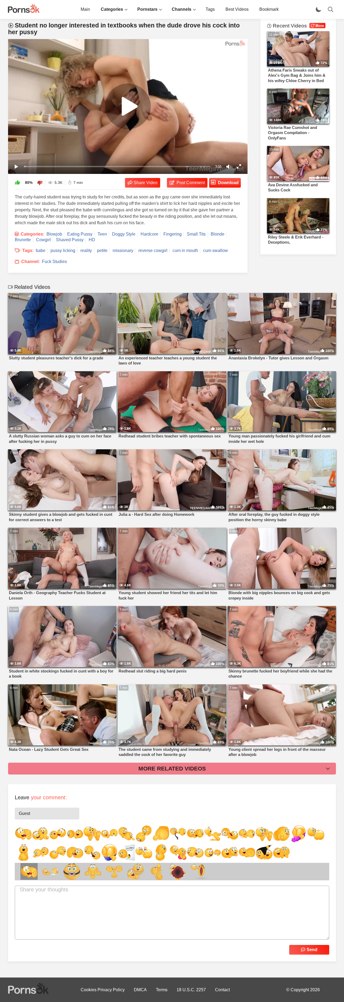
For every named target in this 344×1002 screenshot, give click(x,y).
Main (85, 9)
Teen (102, 234)
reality (86, 250)
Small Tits (196, 234)
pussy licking (63, 250)
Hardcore (149, 234)
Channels (181, 9)
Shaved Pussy (70, 239)
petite (102, 250)
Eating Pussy (79, 234)
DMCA (140, 989)
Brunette (23, 239)
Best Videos (237, 9)
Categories (112, 9)
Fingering (172, 234)
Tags (210, 9)
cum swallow (215, 250)
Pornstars (147, 9)
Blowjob (54, 234)
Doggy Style (123, 234)
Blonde (217, 234)
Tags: (28, 250)
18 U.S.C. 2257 (191, 989)
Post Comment (191, 182)
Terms (161, 989)
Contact (222, 989)
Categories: (32, 234)
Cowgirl (43, 239)
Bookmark (269, 9)
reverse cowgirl (152, 250)
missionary (123, 250)
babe (40, 250)
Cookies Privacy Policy (103, 989)
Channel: (30, 261)
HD (92, 239)
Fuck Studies (54, 261)
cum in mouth (185, 250)
